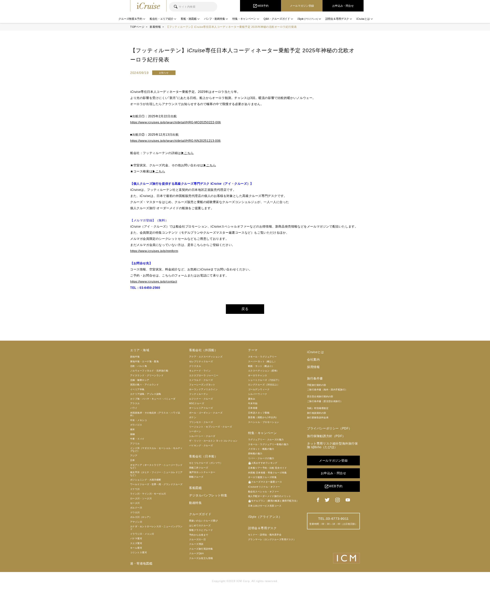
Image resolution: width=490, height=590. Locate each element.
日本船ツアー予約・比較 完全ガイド (267, 468)
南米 (132, 429)
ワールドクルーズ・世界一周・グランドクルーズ (156, 484)
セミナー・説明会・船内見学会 (264, 534)
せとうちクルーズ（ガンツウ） (205, 463)
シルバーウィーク (257, 394)
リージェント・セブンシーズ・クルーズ (210, 426)
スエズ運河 (136, 543)
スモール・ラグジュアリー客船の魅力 (268, 444)
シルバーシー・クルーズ (202, 436)
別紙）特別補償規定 (317, 408)
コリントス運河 (138, 552)
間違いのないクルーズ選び (203, 520)
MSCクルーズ (196, 403)
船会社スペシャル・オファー (263, 491)
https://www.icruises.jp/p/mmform (154, 251)
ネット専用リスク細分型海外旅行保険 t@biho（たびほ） (332, 445)
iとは (315, 352)
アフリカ (135, 443)
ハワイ (133, 408)
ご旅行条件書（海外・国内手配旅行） (327, 389)
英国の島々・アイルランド (144, 384)
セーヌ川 (135, 503)
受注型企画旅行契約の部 (320, 396)
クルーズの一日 (197, 539)
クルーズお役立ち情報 (201, 558)
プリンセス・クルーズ (201, 422)
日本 (132, 460)
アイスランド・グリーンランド (146, 375)
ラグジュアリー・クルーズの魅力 (266, 439)
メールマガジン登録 (333, 460)
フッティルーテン (198, 394)
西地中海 (135, 356)
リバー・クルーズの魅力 (261, 458)
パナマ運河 (136, 538)
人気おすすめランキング (262, 463)
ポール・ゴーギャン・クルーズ (205, 412)
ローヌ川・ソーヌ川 (141, 498)
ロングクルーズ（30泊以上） (263, 384)
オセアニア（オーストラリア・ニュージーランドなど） (156, 466)
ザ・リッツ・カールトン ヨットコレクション (213, 440)
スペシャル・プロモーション (263, 422)
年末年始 (253, 403)
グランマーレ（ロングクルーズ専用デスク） (272, 539)
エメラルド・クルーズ (201, 380)
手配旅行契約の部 (316, 385)
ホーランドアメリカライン (203, 389)
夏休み (251, 398)
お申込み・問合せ (333, 473)
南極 (132, 434)
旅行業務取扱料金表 (317, 417)
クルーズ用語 (196, 544)
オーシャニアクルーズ (201, 408)
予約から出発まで (198, 535)
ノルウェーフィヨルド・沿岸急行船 (149, 370)
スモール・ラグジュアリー (262, 356)
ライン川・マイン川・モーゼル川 (148, 493)
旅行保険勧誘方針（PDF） (326, 436)
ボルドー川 (136, 507)
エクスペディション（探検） (263, 370)
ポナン (192, 417)
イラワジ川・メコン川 (142, 534)
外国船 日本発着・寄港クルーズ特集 (267, 472)
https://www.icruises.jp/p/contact (153, 281)
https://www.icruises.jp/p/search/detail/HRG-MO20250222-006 (175, 122)
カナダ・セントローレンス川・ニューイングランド (156, 527)
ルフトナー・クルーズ (201, 398)
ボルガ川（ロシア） (141, 517)
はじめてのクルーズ (200, 525)
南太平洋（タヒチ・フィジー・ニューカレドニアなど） (156, 473)
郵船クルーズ (196, 477)
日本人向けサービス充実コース (264, 505)
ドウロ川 (135, 512)
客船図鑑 (195, 488)
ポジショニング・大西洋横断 (145, 479)
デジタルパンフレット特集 (208, 495)
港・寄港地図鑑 (141, 563)
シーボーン (195, 431)
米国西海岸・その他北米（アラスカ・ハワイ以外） (155, 414)
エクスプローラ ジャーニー (203, 375)
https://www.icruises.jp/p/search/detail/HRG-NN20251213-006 (175, 140)
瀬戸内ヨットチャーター (202, 472)
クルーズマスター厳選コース (265, 482)
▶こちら (187, 153)
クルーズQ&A (196, 553)
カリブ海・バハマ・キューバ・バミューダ (153, 398)
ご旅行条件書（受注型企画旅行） (325, 401)
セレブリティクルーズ (201, 361)
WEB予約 (333, 486)
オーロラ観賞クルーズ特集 (262, 477)
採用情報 (313, 367)
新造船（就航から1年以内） (263, 417)
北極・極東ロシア (139, 380)
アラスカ (135, 403)
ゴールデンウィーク (259, 389)
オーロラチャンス (257, 375)
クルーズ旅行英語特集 (201, 549)
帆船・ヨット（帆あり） (261, 366)
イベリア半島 (137, 389)
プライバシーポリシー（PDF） (329, 428)
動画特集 (195, 502)
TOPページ (137, 26)
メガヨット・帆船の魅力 (261, 449)
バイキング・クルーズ (201, 445)
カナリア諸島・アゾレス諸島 (145, 394)
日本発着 (253, 408)
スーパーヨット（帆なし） (262, 361)
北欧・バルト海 (138, 366)
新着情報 (155, 26)
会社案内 (313, 359)
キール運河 (136, 548)
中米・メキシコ (138, 420)
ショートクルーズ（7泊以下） (264, 380)
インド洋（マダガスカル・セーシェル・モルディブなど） (156, 449)
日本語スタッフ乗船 (259, 412)
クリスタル (195, 366)
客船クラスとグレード (201, 530)
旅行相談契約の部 (316, 413)
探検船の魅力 (255, 453)
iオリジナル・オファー (264, 487)
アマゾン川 (136, 522)
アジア (133, 455)
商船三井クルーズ (198, 467)
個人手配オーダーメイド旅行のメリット (269, 496)
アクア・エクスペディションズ (205, 356)
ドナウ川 (135, 489)
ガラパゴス (136, 425)
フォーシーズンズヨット (202, 384)
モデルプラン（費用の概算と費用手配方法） (273, 501)
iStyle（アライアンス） (265, 516)
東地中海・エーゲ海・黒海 (144, 361)
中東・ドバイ (137, 438)
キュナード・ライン (200, 370)
